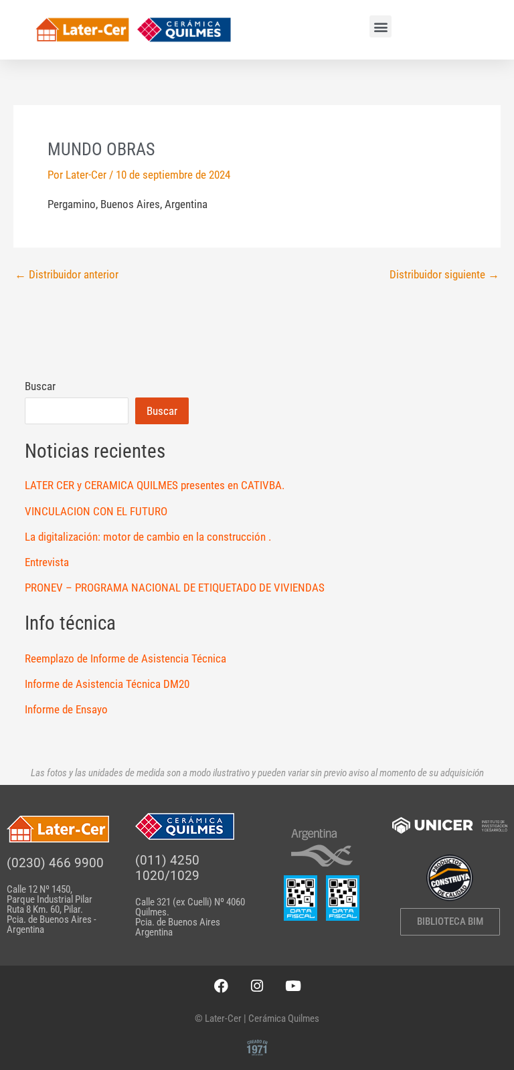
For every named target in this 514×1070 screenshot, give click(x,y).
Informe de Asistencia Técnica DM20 (107, 684)
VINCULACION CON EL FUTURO (96, 511)
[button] (380, 26)
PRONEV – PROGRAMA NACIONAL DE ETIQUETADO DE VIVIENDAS (175, 587)
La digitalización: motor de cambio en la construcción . (148, 536)
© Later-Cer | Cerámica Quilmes (257, 1018)
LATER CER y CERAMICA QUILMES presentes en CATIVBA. (154, 485)
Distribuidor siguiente (444, 274)
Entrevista (47, 562)
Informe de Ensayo (66, 709)
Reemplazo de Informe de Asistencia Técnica (125, 658)
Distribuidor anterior (66, 274)
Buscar (40, 386)
